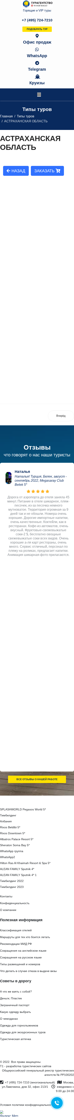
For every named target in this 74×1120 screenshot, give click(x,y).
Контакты (6, 896)
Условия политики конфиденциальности (27, 1104)
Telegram (37, 69)
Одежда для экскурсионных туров (22, 1032)
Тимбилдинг (8, 815)
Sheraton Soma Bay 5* (15, 845)
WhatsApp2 (7, 857)
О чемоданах (9, 1018)
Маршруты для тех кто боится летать (25, 937)
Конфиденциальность (14, 903)
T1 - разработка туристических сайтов (25, 1066)
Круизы (37, 83)
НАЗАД (17, 171)
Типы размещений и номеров (20, 964)
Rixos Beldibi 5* (10, 827)
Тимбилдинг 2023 (12, 886)
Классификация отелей (16, 930)
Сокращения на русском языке (21, 957)
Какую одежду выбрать (15, 1011)
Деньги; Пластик (11, 998)
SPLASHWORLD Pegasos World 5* (23, 809)
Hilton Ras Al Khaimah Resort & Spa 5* (25, 863)
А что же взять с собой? (16, 991)
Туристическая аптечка (15, 1039)
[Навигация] (39, 94)
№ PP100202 (65, 1074)
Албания (6, 821)
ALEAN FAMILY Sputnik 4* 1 (18, 875)
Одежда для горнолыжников (19, 1025)
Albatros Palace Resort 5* (16, 839)
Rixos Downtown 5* (12, 833)
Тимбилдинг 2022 (12, 880)
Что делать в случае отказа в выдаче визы (28, 971)
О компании (8, 909)
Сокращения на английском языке (23, 950)
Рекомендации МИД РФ (16, 943)
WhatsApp (37, 55)
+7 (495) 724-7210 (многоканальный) (30, 1082)
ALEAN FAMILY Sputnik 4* (17, 869)
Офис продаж (37, 42)
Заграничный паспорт (14, 1005)
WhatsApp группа (11, 851)
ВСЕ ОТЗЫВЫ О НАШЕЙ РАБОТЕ (37, 779)
